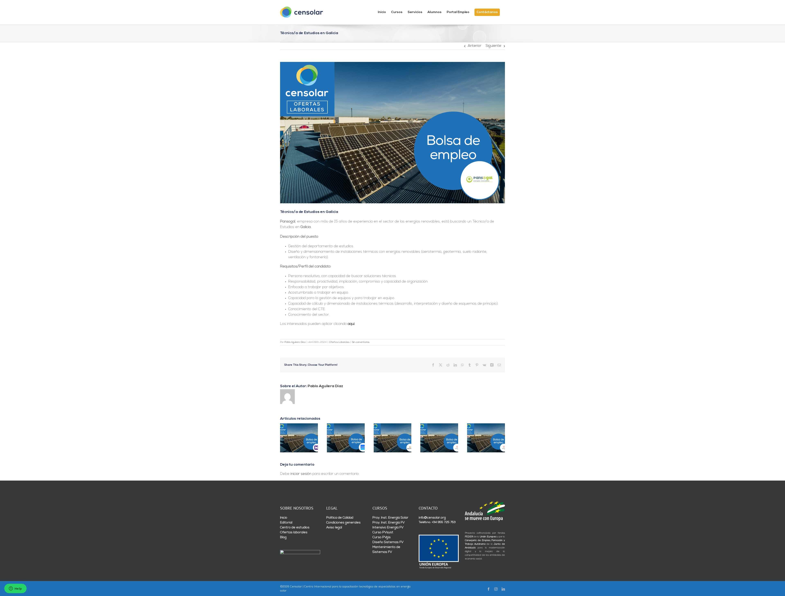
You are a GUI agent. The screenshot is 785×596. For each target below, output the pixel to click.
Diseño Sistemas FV (388, 542)
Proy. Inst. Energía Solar (390, 517)
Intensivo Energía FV (388, 527)
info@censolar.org (432, 517)
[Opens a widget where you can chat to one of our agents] (15, 589)
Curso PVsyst (382, 532)
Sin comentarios (360, 342)
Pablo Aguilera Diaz (295, 342)
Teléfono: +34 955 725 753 (437, 522)
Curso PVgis (381, 537)
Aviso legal (334, 527)
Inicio (283, 517)
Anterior (474, 46)
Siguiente (493, 46)
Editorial (286, 522)
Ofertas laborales (293, 532)
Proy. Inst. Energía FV (388, 522)
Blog (283, 537)
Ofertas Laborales (339, 342)
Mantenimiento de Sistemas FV (386, 550)
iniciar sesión (301, 474)
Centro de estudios (295, 527)
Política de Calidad (339, 517)
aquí (351, 324)
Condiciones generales (343, 522)
